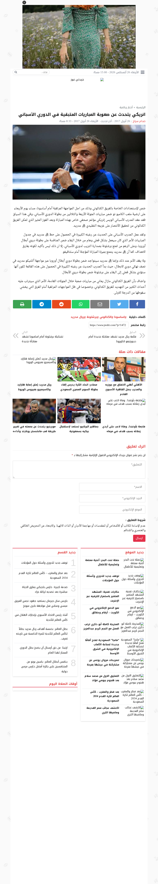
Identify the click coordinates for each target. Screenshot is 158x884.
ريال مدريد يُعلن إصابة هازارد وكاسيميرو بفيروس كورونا (34, 387)
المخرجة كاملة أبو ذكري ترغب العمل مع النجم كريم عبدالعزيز (101, 626)
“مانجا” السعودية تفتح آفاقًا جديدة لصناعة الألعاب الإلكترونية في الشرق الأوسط (102, 647)
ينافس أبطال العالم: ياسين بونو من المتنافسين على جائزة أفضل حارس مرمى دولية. (44, 666)
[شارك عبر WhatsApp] (81, 304)
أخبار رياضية (126, 107)
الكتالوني (106, 317)
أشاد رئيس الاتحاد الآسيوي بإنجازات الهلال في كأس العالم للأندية (41, 617)
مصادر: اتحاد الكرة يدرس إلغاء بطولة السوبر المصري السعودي (79, 387)
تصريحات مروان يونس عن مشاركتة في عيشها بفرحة (103, 662)
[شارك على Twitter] (119, 304)
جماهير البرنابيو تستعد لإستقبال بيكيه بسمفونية (79, 429)
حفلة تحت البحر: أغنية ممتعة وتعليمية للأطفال (102, 562)
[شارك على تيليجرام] (41, 304)
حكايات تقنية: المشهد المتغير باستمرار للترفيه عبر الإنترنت (102, 596)
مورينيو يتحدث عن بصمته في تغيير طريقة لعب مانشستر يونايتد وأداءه (34, 429)
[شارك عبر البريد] (99, 304)
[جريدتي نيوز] (79, 90)
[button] (24, 2)
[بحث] (16, 72)
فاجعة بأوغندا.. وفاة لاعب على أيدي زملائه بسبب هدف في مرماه (123, 429)
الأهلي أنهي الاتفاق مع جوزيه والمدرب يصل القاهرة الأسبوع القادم (123, 389)
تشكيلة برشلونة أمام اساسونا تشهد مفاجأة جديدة (42, 337)
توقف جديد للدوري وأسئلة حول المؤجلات (102, 578)
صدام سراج (139, 121)
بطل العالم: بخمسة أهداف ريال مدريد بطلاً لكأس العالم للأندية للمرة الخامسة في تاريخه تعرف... (42, 633)
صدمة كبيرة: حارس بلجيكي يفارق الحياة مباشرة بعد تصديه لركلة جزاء (45, 589)
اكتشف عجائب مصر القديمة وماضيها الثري (102, 710)
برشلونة (92, 317)
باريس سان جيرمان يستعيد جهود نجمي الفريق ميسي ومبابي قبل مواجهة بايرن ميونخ (41, 603)
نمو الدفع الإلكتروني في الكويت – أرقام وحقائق (104, 610)
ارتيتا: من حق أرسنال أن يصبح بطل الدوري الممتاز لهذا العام (43, 650)
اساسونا (119, 317)
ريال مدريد (77, 317)
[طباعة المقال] (22, 304)
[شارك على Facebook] (137, 304)
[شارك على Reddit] (61, 304)
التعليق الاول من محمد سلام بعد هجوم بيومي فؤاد (102, 678)
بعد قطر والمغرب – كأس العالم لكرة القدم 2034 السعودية (104, 696)
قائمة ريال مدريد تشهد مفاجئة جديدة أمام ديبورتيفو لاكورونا (112, 337)
